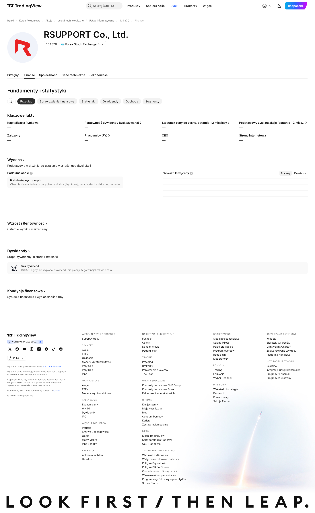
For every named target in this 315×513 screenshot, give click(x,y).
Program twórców (223, 350)
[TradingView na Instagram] (31, 349)
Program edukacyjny (279, 377)
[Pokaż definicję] (31, 173)
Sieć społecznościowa (226, 338)
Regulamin (219, 354)
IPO (84, 416)
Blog (144, 412)
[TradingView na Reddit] (60, 349)
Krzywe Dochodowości (95, 431)
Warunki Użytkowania (155, 455)
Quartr (56, 390)
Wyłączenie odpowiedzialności (160, 459)
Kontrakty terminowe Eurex (158, 389)
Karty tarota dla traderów (157, 439)
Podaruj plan (149, 350)
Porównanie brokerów (155, 369)
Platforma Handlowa (279, 354)
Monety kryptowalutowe (96, 361)
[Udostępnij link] (305, 101)
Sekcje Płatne (221, 401)
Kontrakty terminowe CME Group (161, 385)
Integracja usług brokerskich (283, 369)
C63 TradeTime (151, 443)
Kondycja (25, 291)
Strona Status (150, 483)
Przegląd (147, 361)
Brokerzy (190, 6)
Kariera (146, 420)
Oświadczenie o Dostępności (159, 471)
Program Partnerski (278, 373)
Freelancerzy (221, 397)
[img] (98, 44)
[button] (143, 5)
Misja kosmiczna (152, 408)
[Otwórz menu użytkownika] (279, 5)
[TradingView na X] (9, 349)
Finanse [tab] (29, 75)
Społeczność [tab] (48, 75)
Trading (217, 369)
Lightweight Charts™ (279, 346)
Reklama (272, 365)
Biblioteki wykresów (278, 342)
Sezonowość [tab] (99, 75)
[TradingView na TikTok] (53, 349)
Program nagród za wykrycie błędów (164, 479)
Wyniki (86, 408)
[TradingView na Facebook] (17, 349)
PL (269, 6)
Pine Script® (89, 443)
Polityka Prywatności (154, 463)
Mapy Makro (89, 439)
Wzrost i (26, 223)
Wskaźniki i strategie (225, 389)
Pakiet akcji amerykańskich (158, 393)
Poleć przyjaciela (223, 346)
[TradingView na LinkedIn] (39, 349)
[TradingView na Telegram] (46, 349)
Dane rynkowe (150, 346)
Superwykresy (90, 338)
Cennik (146, 342)
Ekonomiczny (90, 404)
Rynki (174, 6)
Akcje (85, 349)
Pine (84, 373)
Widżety (271, 338)
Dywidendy (89, 412)
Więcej (208, 6)
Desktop (87, 459)
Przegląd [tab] (13, 75)
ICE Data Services (52, 366)
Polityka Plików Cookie (155, 467)
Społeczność (155, 6)
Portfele (86, 427)
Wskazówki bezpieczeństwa (159, 475)
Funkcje (146, 338)
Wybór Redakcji (222, 377)
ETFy (85, 353)
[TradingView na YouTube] (24, 349)
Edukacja (218, 373)
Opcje (85, 435)
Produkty (133, 6)
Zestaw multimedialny (155, 424)
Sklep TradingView (153, 435)
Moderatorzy (221, 358)
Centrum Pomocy (152, 416)
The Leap (147, 373)
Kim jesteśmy (150, 404)
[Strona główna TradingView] (24, 5)
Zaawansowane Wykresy (281, 350)
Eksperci (218, 393)
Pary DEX (87, 369)
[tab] (26, 101)
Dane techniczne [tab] (73, 75)
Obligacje (87, 357)
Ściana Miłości (221, 342)
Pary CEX (87, 365)
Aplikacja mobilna (92, 455)
